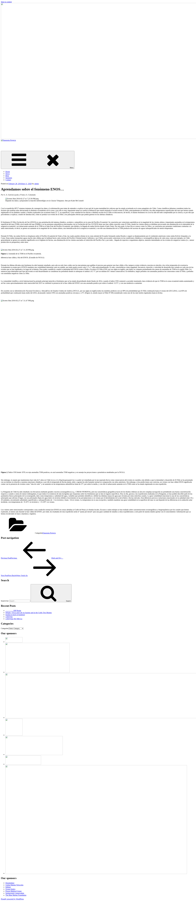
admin (36, 184)
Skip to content (6, 2)
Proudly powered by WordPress (12, 899)
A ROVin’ (9, 617)
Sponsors (8, 178)
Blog (7, 176)
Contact (8, 180)
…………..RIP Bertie (13, 611)
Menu (72, 168)
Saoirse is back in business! (15, 615)
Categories (5, 628)
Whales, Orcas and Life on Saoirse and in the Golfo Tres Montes (28, 613)
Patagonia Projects (7, 144)
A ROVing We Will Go (13, 619)
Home (7, 172)
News (7, 174)
